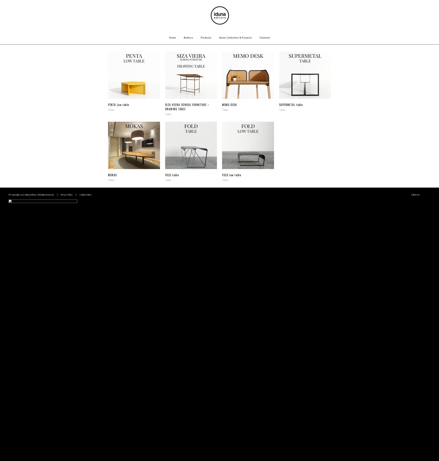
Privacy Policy (67, 194)
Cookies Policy (85, 194)
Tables (111, 110)
